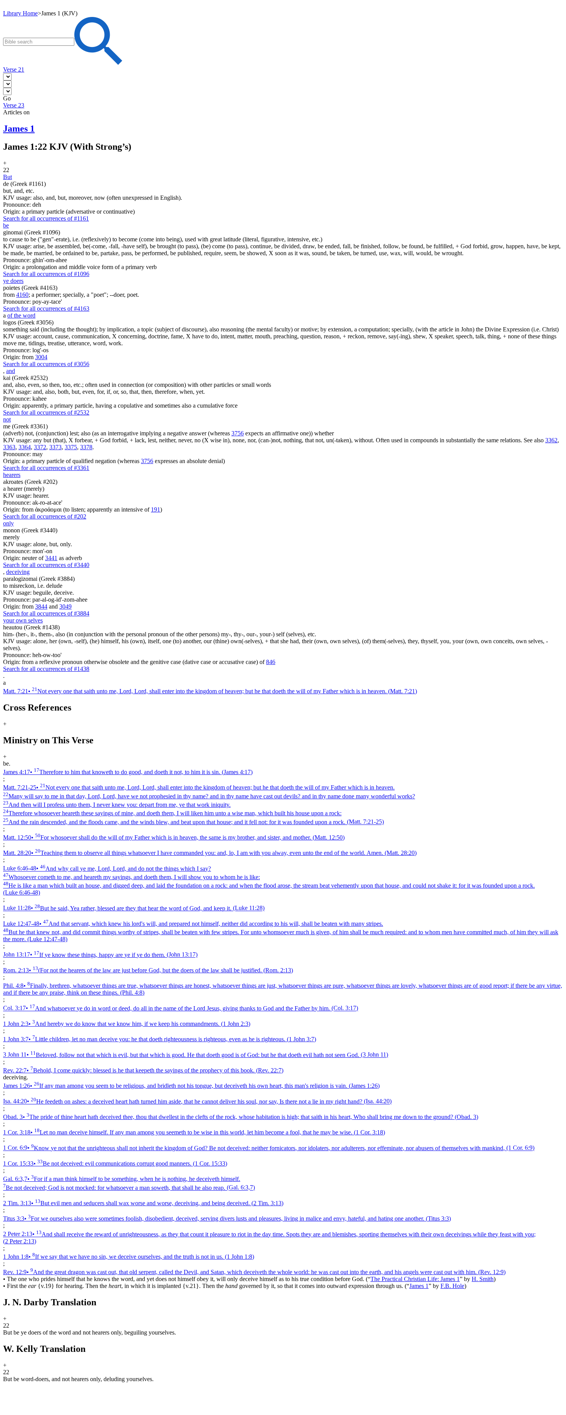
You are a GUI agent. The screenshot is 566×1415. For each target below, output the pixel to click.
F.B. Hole (452, 1286)
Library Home (20, 13)
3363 (9, 447)
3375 (71, 447)
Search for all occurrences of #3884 (46, 613)
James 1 (419, 1286)
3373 (55, 447)
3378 (86, 447)
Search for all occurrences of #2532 (46, 412)
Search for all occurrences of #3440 (46, 565)
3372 (40, 447)
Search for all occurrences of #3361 (46, 468)
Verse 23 (13, 105)
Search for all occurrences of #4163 (46, 308)
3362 (551, 440)
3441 (51, 558)
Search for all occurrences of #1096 (46, 274)
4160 (22, 294)
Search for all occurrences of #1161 (46, 218)
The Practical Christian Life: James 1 (415, 1279)
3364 (24, 447)
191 (155, 509)
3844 (41, 606)
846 (270, 662)
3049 (65, 606)
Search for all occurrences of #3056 (46, 364)
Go (7, 98)
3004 (41, 357)
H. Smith (483, 1279)
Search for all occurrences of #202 (44, 516)
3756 (237, 433)
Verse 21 (13, 69)
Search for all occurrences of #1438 (46, 669)
